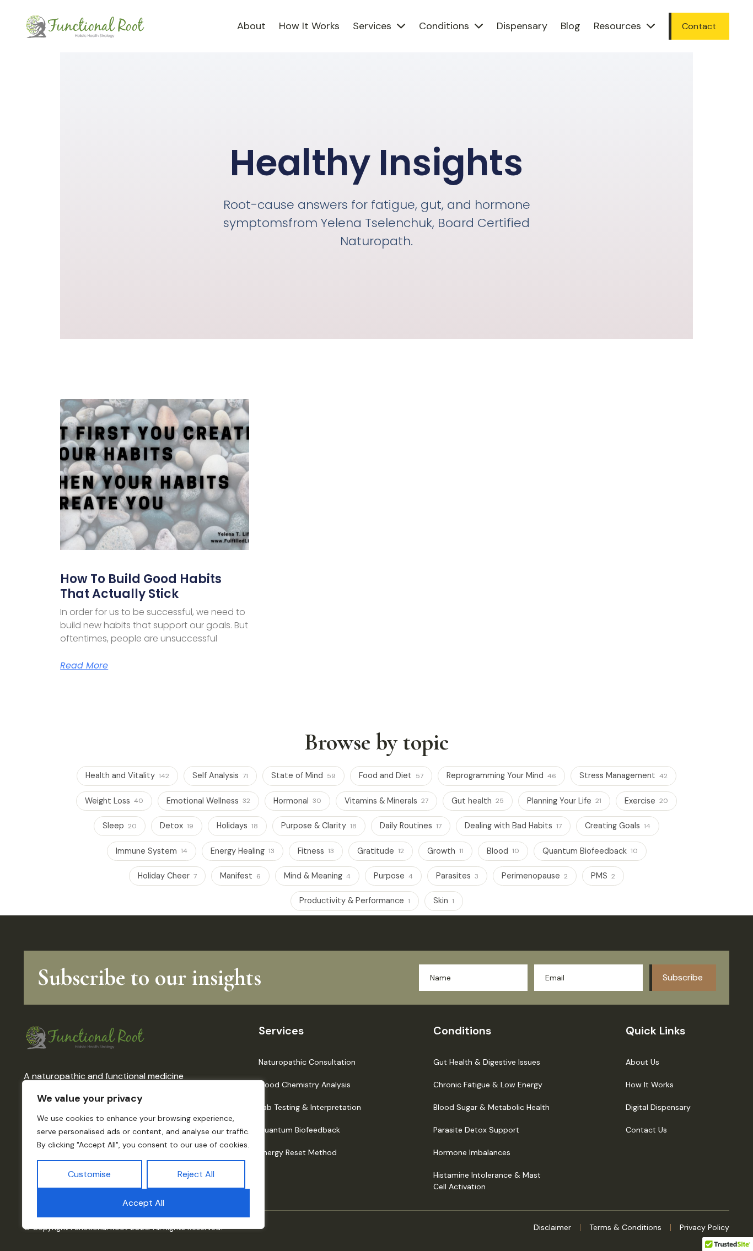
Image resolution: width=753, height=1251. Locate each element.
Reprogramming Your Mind (501, 775)
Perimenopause (535, 876)
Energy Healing (243, 851)
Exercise (646, 801)
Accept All (143, 1203)
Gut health (477, 801)
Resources (617, 26)
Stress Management (623, 775)
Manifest (240, 876)
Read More (84, 665)
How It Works (309, 26)
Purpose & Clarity (319, 826)
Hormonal (297, 801)
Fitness (316, 851)
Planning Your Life (564, 801)
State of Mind (303, 775)
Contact (699, 26)
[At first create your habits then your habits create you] (154, 474)
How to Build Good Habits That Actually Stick (141, 586)
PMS (603, 876)
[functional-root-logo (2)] (85, 1037)
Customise (89, 1174)
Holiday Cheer (167, 876)
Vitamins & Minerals (386, 801)
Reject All (196, 1174)
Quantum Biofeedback (590, 851)
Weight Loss (114, 801)
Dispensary (522, 26)
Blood (503, 851)
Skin (443, 900)
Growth (445, 851)
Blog (570, 26)
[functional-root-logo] (85, 26)
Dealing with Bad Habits (513, 826)
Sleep (120, 826)
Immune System (151, 851)
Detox (176, 826)
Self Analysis (220, 775)
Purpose (393, 876)
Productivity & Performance (354, 900)
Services (372, 26)
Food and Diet (391, 775)
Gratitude (380, 851)
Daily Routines (411, 826)
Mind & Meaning (317, 876)
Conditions (444, 26)
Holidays (237, 826)
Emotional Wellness (208, 801)
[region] (143, 1154)
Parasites (457, 876)
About (251, 26)
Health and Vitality (127, 775)
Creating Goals (617, 826)
